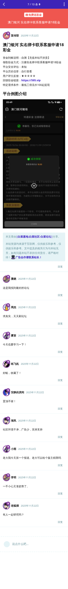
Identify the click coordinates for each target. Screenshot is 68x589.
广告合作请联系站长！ (28, 257)
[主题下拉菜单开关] (64, 4)
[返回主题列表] (4, 4)
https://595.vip (31, 80)
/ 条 (33, 4)
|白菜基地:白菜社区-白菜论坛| (34, 236)
